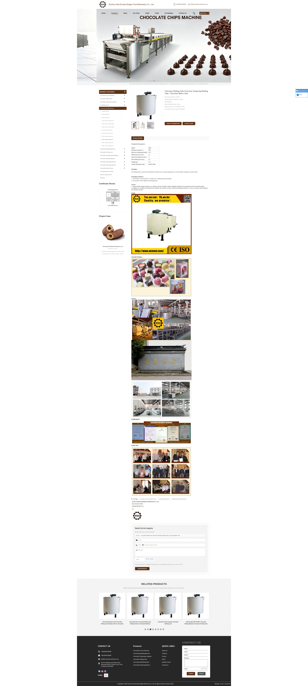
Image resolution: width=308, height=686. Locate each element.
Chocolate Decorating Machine (108, 165)
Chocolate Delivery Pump (106, 168)
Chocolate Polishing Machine (107, 158)
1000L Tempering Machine (108, 142)
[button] (229, 46)
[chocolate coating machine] (154, 45)
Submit (190, 673)
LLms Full (227, 683)
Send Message (142, 568)
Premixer (102, 177)
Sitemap (217, 683)
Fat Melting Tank (104, 105)
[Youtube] (102, 671)
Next (126, 197)
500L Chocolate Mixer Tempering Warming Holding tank (168, 622)
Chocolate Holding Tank (106, 98)
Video (147, 13)
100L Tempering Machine (107, 133)
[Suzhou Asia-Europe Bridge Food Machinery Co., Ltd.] (103, 4)
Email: (186, 651)
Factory (164, 656)
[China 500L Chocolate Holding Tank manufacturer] (196, 606)
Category (138, 83)
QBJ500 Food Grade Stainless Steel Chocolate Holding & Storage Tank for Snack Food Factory (140, 623)
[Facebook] (105, 671)
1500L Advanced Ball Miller (108, 127)
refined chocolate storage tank (179, 499)
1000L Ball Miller (106, 117)
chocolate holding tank (164, 499)
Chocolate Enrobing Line (106, 152)
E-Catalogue (169, 13)
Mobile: (186, 655)
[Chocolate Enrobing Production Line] (113, 231)
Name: (186, 648)
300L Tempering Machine (107, 136)
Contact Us (182, 13)
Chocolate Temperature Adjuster (108, 102)
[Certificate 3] (113, 199)
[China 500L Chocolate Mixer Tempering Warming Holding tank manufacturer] (168, 606)
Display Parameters (173, 123)
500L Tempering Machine (161, 83)
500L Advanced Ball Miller (108, 120)
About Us (164, 650)
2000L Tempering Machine (108, 145)
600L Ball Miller (105, 114)
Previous (99, 197)
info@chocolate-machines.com (199, 4)
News (125, 13)
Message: (187, 658)
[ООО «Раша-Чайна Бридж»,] (99, 671)
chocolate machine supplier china (148, 499)
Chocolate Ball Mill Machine (147, 83)
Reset (201, 673)
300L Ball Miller (105, 111)
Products (114, 13)
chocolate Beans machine (106, 171)
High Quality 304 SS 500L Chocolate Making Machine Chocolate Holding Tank (112, 622)
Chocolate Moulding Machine (107, 149)
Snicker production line (106, 174)
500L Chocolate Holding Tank (196, 622)
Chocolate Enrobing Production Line (113, 246)
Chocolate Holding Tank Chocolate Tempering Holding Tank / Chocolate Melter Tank (160, 535)
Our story (136, 13)
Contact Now (189, 123)
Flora (300, 94)
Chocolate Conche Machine (107, 95)
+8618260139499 (181, 4)
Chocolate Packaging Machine (108, 161)
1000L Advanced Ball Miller (108, 123)
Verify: (186, 668)
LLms (221, 683)
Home (104, 13)
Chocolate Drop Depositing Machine (109, 155)
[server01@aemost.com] (133, 509)
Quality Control (166, 662)
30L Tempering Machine (107, 130)
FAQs (157, 13)
